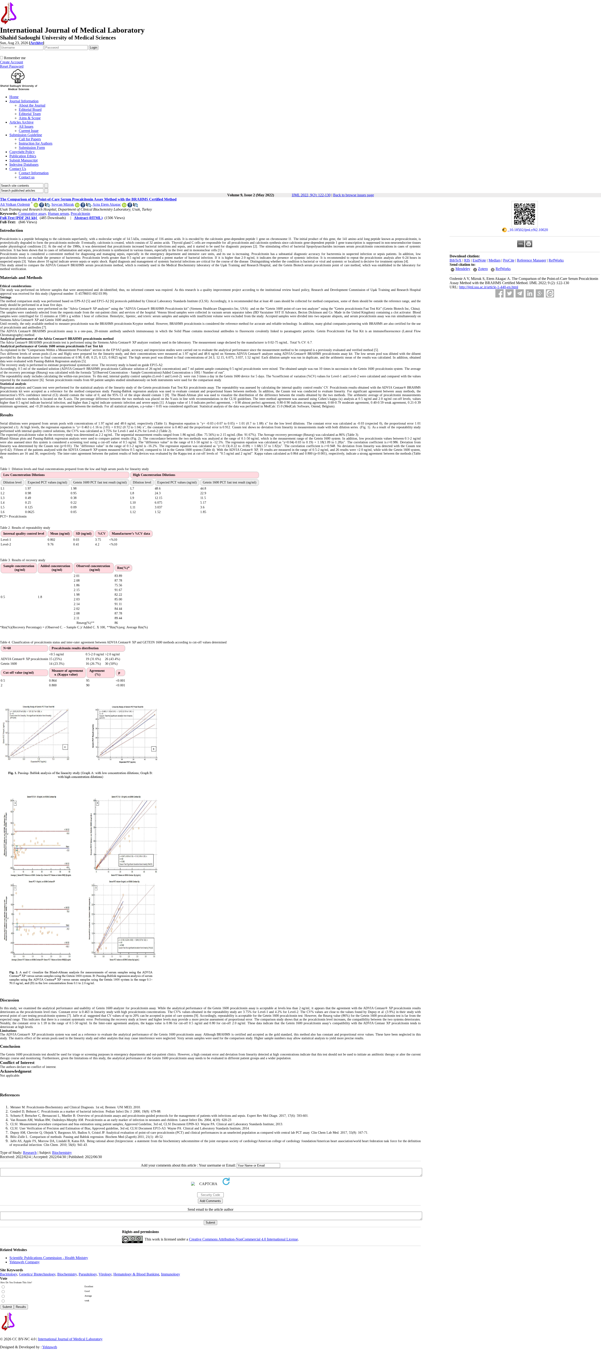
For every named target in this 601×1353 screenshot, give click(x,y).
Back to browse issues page (353, 195)
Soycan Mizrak (62, 204)
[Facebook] (499, 293)
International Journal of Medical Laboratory (70, 1339)
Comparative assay (32, 214)
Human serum (58, 214)
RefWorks (556, 260)
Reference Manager (531, 260)
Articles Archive (21, 122)
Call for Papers (30, 139)
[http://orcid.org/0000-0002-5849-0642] (124, 206)
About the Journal (32, 105)
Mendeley (462, 269)
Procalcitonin (80, 214)
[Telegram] (520, 293)
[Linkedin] (530, 293)
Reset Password (11, 66)
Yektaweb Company (24, 1262)
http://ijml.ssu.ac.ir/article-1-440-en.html (488, 287)
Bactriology (8, 1274)
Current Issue (29, 131)
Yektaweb (49, 1347)
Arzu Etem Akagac (106, 204)
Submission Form (32, 148)
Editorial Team (30, 114)
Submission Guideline (25, 135)
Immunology (170, 1274)
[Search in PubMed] (47, 206)
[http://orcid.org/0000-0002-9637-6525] (36, 206)
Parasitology (88, 1274)
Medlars (495, 260)
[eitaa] (550, 293)
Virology (105, 1274)
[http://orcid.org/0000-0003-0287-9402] (77, 206)
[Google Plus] (540, 293)
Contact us (27, 177)
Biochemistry (62, 1153)
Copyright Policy (22, 152)
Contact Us (17, 169)
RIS (467, 260)
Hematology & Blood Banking (136, 1274)
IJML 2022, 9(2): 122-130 (311, 195)
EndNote (479, 260)
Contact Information (34, 173)
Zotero (483, 269)
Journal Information (24, 101)
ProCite (508, 260)
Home (14, 97)
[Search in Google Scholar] (41, 206)
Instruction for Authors (35, 143)
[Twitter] (509, 293)
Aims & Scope (30, 118)
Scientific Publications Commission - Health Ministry (48, 1258)
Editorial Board (30, 110)
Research (30, 1153)
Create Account (11, 62)
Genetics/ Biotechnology (37, 1274)
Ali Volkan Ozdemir (15, 204)
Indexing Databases (24, 164)
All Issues (26, 126)
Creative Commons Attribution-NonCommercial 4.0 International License (243, 1239)
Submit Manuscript (23, 160)
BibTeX (456, 260)
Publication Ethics (22, 156)
